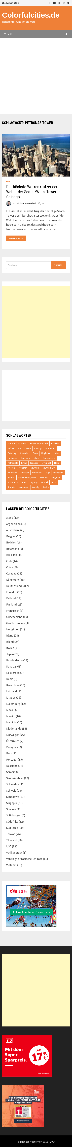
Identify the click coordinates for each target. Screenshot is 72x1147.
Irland (9, 635)
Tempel (44, 482)
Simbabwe (12, 797)
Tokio (53, 482)
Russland (12, 766)
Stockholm (13, 482)
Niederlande (13, 728)
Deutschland (14, 586)
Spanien (11, 809)
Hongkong (25, 458)
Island (36, 458)
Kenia (9, 679)
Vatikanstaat (14, 852)
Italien (10, 648)
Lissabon (34, 463)
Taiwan (10, 834)
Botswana (12, 549)
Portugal (25, 472)
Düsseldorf (24, 453)
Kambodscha (49, 458)
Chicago (38, 448)
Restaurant (37, 472)
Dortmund (50, 448)
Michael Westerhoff (26, 203)
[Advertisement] (36, 76)
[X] (59, 3)
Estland (11, 598)
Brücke (11, 448)
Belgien (11, 536)
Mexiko (10, 716)
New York (35, 467)
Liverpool (46, 463)
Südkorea (12, 828)
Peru (9, 753)
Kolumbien (13, 685)
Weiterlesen (17, 238)
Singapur (56, 477)
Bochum (22, 443)
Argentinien (13, 524)
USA (8, 181)
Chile (9, 561)
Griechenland (14, 617)
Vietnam (11, 865)
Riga (48, 472)
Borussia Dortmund (39, 443)
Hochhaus (12, 458)
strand (24, 482)
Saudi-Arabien (14, 778)
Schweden (12, 784)
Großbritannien (15, 623)
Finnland (11, 604)
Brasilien (55, 443)
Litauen (11, 697)
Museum (11, 467)
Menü (10, 34)
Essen (35, 453)
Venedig (36, 487)
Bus (19, 448)
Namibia (11, 722)
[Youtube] (54, 3)
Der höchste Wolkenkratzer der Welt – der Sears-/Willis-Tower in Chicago (33, 191)
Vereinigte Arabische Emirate (24, 859)
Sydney (34, 482)
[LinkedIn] (68, 3)
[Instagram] (64, 3)
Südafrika (12, 821)
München (23, 467)
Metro (56, 463)
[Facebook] (50, 3)
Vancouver (24, 487)
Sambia (10, 772)
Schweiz (11, 790)
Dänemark (12, 580)
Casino (27, 448)
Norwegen (12, 472)
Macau (10, 710)
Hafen (56, 453)
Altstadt (11, 443)
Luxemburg (13, 704)
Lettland (11, 691)
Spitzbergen (13, 815)
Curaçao (11, 573)
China (9, 567)
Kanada (11, 666)
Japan (10, 654)
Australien (12, 530)
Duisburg (12, 453)
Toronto (11, 487)
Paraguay (12, 747)
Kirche (24, 463)
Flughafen (45, 453)
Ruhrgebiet (58, 472)
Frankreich (12, 611)
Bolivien (11, 542)
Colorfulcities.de (30, 15)
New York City (49, 467)
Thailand (11, 840)
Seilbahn (44, 477)
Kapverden (13, 673)
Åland (9, 518)
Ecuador (11, 592)
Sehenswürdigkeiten (27, 477)
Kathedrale (13, 463)
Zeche (46, 487)
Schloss (11, 477)
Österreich (12, 741)
